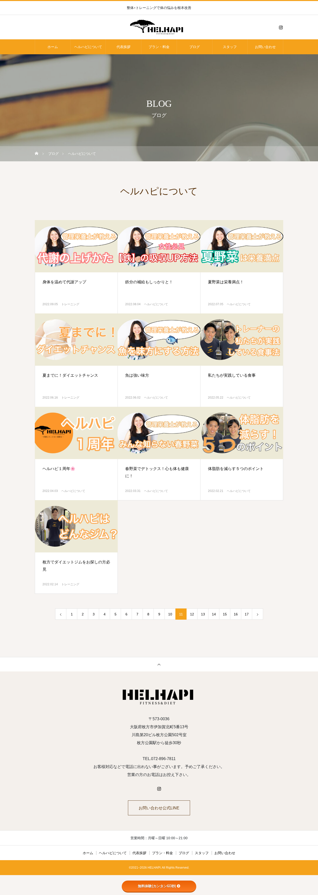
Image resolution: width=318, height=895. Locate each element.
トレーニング (70, 304)
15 (225, 614)
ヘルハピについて (88, 47)
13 (203, 614)
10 (170, 614)
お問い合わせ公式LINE (159, 808)
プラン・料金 (159, 47)
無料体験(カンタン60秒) (157, 886)
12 (192, 614)
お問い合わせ (265, 47)
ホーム (52, 47)
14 (214, 614)
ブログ (194, 47)
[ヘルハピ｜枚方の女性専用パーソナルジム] (159, 27)
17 (247, 614)
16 (236, 614)
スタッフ (230, 47)
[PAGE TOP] (159, 664)
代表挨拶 (123, 47)
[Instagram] (280, 27)
